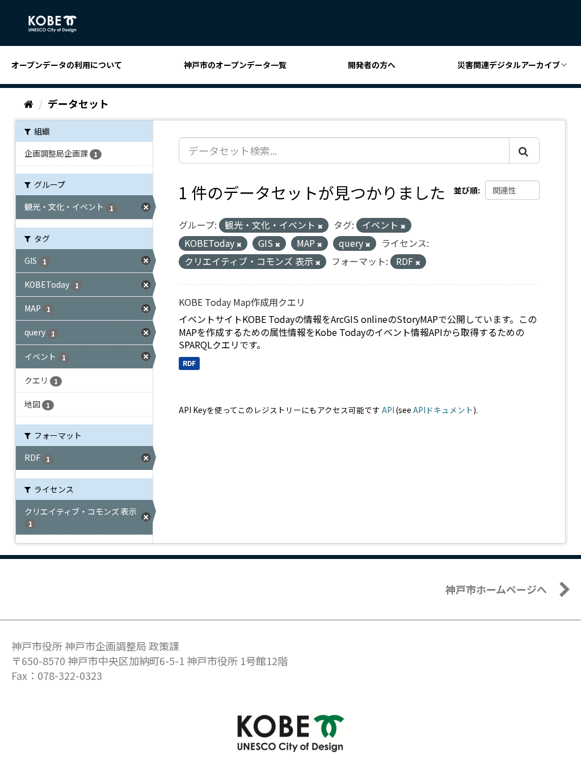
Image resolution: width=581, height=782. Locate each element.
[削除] (320, 225)
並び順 (466, 190)
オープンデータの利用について (66, 64)
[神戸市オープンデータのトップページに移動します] (58, 23)
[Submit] (524, 150)
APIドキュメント (443, 409)
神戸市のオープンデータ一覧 (235, 64)
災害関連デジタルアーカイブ (508, 64)
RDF (189, 363)
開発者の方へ (371, 64)
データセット (78, 103)
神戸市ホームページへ (496, 589)
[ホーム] (28, 103)
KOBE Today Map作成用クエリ (242, 302)
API (388, 409)
